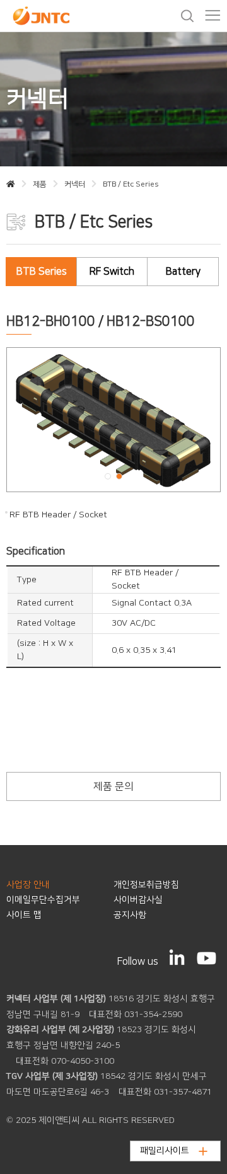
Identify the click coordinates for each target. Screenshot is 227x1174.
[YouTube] (206, 958)
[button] (108, 476)
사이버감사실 (138, 900)
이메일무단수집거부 (43, 900)
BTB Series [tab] (41, 271)
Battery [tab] (183, 271)
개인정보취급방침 (146, 885)
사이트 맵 (24, 915)
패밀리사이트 (164, 1151)
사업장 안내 (28, 885)
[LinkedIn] (177, 957)
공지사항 (130, 915)
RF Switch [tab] (112, 271)
